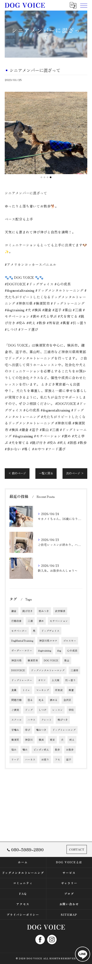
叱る (41, 700)
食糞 (14, 690)
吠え (72, 739)
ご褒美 (15, 710)
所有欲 (59, 690)
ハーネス (30, 759)
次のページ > (75, 473)
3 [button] (47, 177)
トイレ (26, 690)
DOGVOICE (18, 670)
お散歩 (70, 749)
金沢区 (67, 700)
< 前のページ (17, 473)
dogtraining (44, 650)
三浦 (30, 621)
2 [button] (44, 177)
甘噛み (15, 730)
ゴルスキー (69, 640)
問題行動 (16, 700)
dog (59, 650)
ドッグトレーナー (21, 680)
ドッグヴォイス (50, 630)
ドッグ (29, 710)
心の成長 (72, 650)
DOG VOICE (51, 660)
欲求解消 (60, 611)
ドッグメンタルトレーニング (48, 670)
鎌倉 (14, 611)
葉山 (66, 660)
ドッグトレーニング (64, 730)
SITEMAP (69, 914)
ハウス (31, 719)
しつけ (42, 710)
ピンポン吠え (41, 749)
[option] (46, 133)
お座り (45, 759)
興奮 (71, 690)
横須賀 (15, 739)
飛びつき (63, 719)
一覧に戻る (46, 473)
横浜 (41, 739)
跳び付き (27, 611)
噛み (25, 749)
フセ (57, 759)
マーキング (42, 690)
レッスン (57, 710)
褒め (41, 621)
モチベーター (19, 630)
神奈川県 (16, 660)
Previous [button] (9, 135)
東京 (52, 739)
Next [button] (82, 135)
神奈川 (29, 739)
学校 (71, 710)
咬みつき (44, 611)
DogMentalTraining (22, 640)
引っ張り (70, 680)
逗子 (68, 759)
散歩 (57, 749)
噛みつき (41, 730)
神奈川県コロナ (48, 640)
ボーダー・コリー (21, 650)
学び (27, 730)
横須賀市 (33, 660)
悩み (14, 749)
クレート (46, 719)
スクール (16, 719)
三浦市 (74, 670)
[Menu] (83, 5)
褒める (54, 700)
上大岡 (55, 680)
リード (15, 759)
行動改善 (16, 621)
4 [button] (50, 177)
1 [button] (41, 177)
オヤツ (42, 680)
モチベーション (59, 621)
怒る (30, 700)
